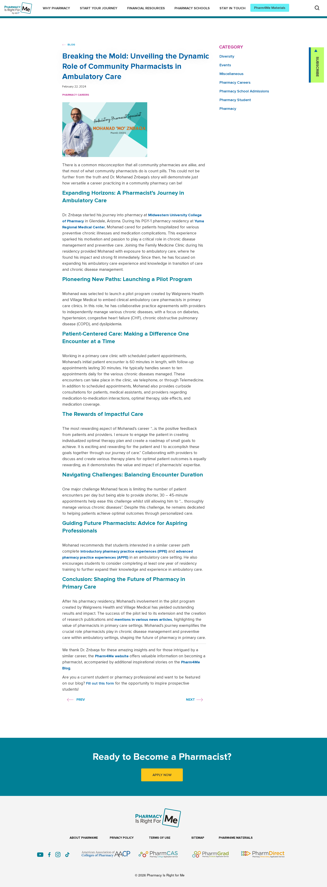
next (190, 699)
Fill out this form (100, 683)
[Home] (18, 5)
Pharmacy (228, 108)
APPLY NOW (162, 775)
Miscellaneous (232, 74)
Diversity (227, 56)
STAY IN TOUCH (232, 8)
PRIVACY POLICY (122, 838)
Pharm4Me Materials (269, 8)
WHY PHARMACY (56, 8)
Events (225, 65)
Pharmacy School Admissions (244, 91)
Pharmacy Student (235, 100)
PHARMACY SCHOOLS (192, 8)
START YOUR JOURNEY (98, 8)
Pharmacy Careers (75, 94)
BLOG (71, 44)
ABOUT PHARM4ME (84, 838)
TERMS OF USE (159, 838)
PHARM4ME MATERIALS (236, 838)
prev (80, 699)
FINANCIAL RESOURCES (146, 8)
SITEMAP (197, 838)
